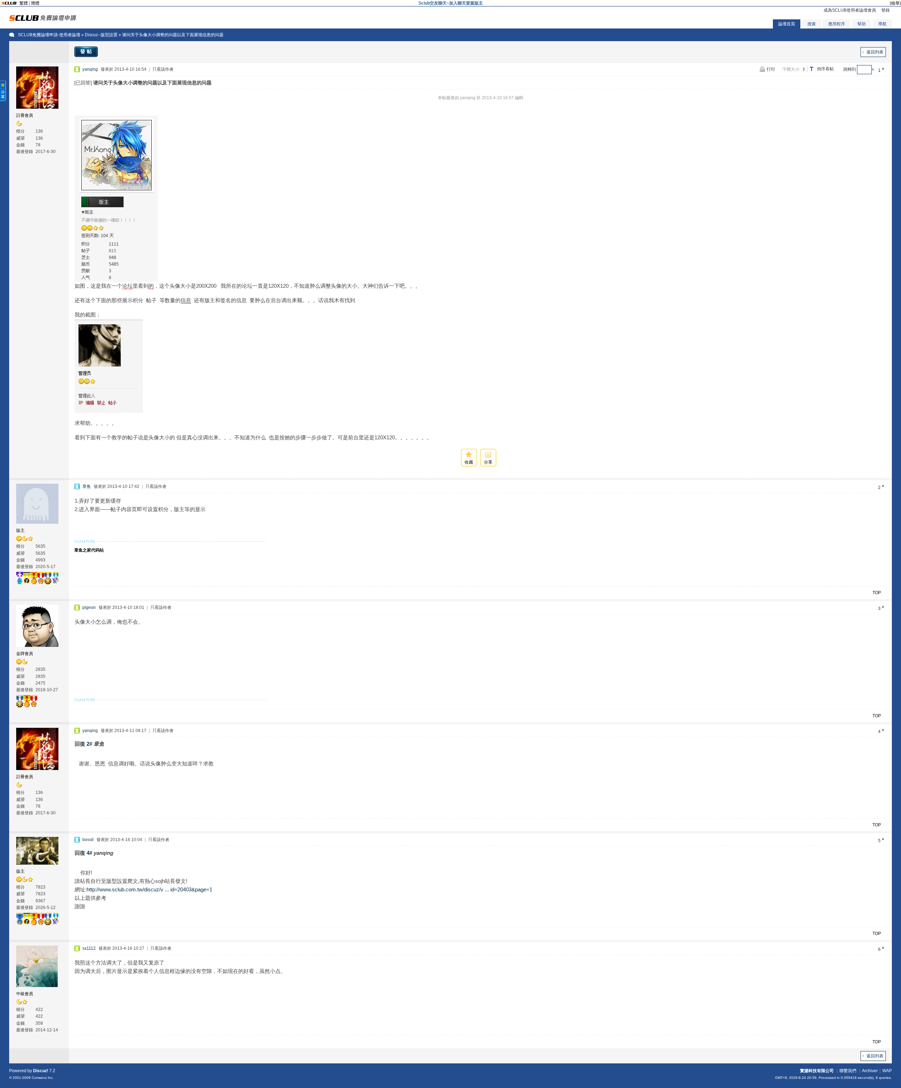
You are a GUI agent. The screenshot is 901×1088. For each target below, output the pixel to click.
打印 (771, 69)
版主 (20, 530)
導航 (882, 23)
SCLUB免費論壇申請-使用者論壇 (49, 34)
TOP (876, 592)
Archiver (870, 1070)
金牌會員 (24, 653)
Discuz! (40, 1070)
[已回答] (83, 82)
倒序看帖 (825, 68)
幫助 (861, 23)
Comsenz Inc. (43, 1078)
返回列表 (875, 52)
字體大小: (791, 69)
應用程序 (836, 23)
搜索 (811, 23)
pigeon (89, 607)
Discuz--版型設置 (101, 34)
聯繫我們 (847, 1070)
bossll (88, 839)
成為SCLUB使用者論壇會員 (850, 10)
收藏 (469, 462)
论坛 (127, 286)
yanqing (90, 69)
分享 (488, 462)
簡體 (35, 3)
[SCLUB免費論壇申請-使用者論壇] (42, 19)
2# (89, 744)
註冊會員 (24, 115)
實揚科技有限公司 (817, 1070)
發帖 (87, 51)
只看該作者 (163, 69)
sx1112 (89, 948)
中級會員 (24, 993)
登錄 (885, 10)
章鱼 (86, 486)
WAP (887, 1070)
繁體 (23, 3)
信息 (186, 300)
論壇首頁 (786, 23)
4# (89, 853)
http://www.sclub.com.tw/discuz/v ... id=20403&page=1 (149, 889)
